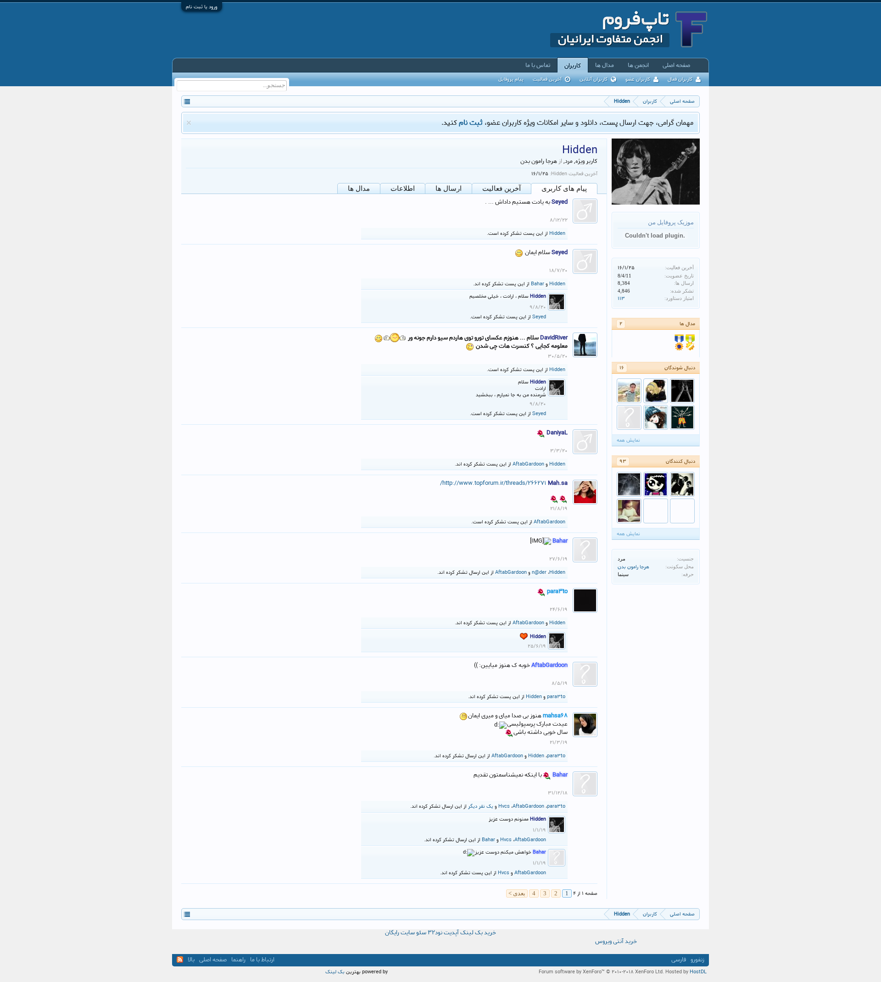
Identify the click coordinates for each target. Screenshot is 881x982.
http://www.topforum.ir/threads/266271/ (493, 483)
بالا (191, 960)
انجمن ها (638, 65)
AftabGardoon (528, 464)
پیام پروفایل (511, 79)
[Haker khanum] (655, 484)
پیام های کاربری (564, 188)
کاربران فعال (680, 79)
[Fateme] (655, 390)
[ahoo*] (655, 511)
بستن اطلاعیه (188, 122)
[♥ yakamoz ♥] (629, 390)
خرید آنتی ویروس (616, 941)
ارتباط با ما (262, 960)
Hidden (557, 233)
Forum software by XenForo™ (601, 972)
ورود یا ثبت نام (201, 7)
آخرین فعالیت (501, 188)
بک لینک (335, 972)
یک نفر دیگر (480, 806)
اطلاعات (402, 188)
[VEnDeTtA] (682, 484)
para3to (556, 697)
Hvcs (504, 806)
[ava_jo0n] (682, 390)
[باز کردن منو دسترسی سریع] (187, 101)
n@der (539, 572)
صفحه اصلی (676, 65)
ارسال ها (448, 188)
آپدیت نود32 (443, 933)
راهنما (238, 960)
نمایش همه (628, 440)
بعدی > (516, 893)
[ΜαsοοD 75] (629, 484)
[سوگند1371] (629, 511)
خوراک (180, 959)
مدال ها (359, 188)
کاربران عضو (637, 79)
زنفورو (697, 960)
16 (621, 368)
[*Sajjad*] (682, 417)
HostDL (698, 972)
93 (622, 461)
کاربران (572, 66)
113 (621, 298)
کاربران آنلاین (594, 79)
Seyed (539, 317)
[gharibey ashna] (682, 511)
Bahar (537, 284)
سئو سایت (413, 933)
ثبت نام (471, 123)
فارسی (678, 960)
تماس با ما (537, 65)
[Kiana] (655, 417)
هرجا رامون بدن (633, 567)
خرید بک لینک (478, 933)
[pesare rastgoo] (629, 417)
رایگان (392, 933)
